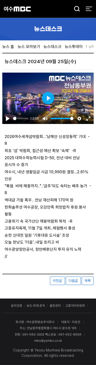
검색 (75, 9)
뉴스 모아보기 (29, 46)
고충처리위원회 (75, 305)
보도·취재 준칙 (36, 305)
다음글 (73, 281)
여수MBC (17, 9)
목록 (87, 281)
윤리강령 (16, 305)
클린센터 (55, 305)
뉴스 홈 (8, 46)
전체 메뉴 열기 (89, 9)
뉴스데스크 (52, 46)
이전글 (57, 281)
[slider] (20, 118)
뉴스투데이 (74, 46)
